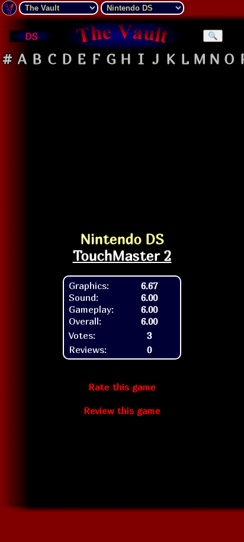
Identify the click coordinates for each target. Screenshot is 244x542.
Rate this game (122, 387)
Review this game (122, 410)
